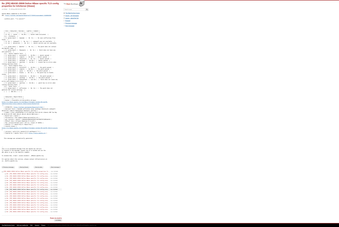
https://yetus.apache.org (37, 133)
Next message (55, 167)
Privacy (43, 225)
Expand (67, 20)
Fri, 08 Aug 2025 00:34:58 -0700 (17, 9)
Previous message (8, 167)
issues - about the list (71, 18)
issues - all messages (72, 15)
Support (37, 225)
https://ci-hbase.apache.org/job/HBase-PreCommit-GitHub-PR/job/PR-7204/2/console (30, 128)
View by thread (24, 167)
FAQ (31, 225)
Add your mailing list (22, 225)
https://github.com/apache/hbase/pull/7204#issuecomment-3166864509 (28, 15)
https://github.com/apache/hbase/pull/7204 (28, 107)
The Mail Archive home (72, 13)
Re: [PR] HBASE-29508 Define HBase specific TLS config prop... (28, 174)
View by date (38, 167)
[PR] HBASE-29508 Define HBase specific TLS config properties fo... (27, 171)
